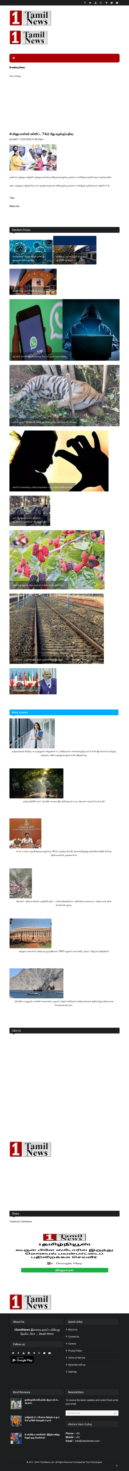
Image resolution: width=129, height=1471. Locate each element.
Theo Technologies (93, 1462)
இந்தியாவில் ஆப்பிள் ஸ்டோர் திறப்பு (28, 290)
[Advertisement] (64, 108)
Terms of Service (76, 1358)
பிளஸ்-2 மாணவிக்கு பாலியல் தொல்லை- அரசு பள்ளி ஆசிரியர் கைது (42, 487)
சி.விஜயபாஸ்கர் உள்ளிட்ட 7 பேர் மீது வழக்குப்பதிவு (41, 134)
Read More (46, 1334)
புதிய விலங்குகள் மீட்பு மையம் (26, 690)
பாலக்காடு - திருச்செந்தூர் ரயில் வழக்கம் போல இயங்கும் (38, 659)
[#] (64, 1149)
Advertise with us (76, 1365)
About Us (72, 1329)
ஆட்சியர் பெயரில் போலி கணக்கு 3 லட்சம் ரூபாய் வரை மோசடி (40, 356)
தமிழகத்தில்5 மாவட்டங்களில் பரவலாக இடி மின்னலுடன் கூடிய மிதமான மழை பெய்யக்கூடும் (64, 801)
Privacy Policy (75, 1350)
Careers (72, 1343)
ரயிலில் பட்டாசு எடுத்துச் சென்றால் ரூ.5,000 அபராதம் (71, 258)
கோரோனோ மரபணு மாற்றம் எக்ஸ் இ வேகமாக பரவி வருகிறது (28, 258)
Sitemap (72, 1372)
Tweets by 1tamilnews (20, 1221)
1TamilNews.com (46, 1462)
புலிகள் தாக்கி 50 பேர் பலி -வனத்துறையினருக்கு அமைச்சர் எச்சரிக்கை (44, 422)
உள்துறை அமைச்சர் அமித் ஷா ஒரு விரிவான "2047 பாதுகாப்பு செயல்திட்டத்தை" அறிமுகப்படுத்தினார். (64, 951)
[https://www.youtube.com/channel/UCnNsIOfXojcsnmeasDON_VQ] (64, 37)
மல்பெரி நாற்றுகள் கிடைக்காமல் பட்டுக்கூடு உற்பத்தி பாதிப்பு (39, 585)
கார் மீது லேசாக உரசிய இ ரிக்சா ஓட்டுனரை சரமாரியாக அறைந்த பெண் (30, 520)
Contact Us (73, 1336)
